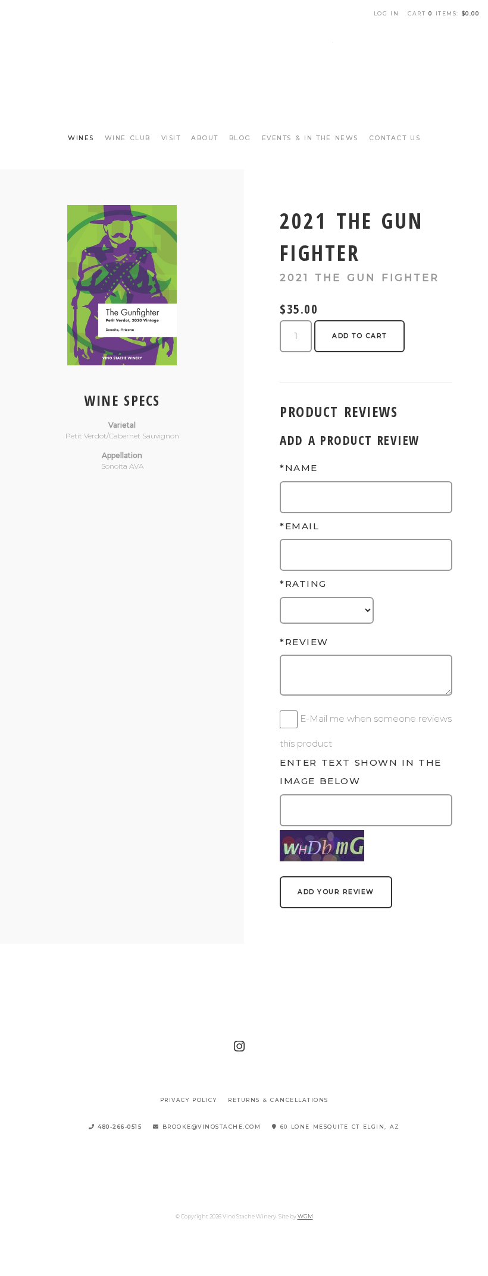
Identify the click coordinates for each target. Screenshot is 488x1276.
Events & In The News (310, 138)
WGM (305, 1216)
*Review (304, 642)
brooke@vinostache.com (210, 1126)
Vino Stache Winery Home (244, 71)
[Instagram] (240, 1046)
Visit (171, 138)
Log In (386, 13)
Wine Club (128, 138)
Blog (240, 138)
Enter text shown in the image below (361, 772)
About (204, 138)
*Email (299, 526)
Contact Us (395, 138)
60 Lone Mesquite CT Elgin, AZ (338, 1126)
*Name (299, 467)
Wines (81, 138)
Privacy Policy (188, 1100)
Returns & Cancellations (278, 1100)
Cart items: (443, 13)
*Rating (303, 583)
